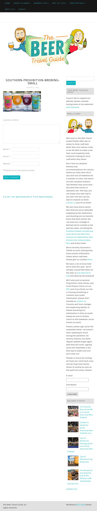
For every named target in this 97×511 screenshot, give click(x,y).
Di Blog (81, 505)
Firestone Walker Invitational (79, 231)
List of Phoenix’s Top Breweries (86, 459)
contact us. (81, 301)
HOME (7, 3)
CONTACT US (71, 489)
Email (6, 156)
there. (90, 259)
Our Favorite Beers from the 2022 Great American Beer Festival (86, 412)
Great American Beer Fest (77, 234)
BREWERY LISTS (40, 3)
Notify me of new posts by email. (20, 170)
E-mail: (69, 375)
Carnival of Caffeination (77, 237)
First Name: (71, 385)
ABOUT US (9, 9)
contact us (71, 203)
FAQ (68, 289)
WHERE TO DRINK (21, 3)
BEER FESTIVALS (77, 3)
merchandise (72, 107)
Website (6, 164)
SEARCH (22, 9)
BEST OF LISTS (58, 3)
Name (6, 149)
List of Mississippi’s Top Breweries (29, 197)
